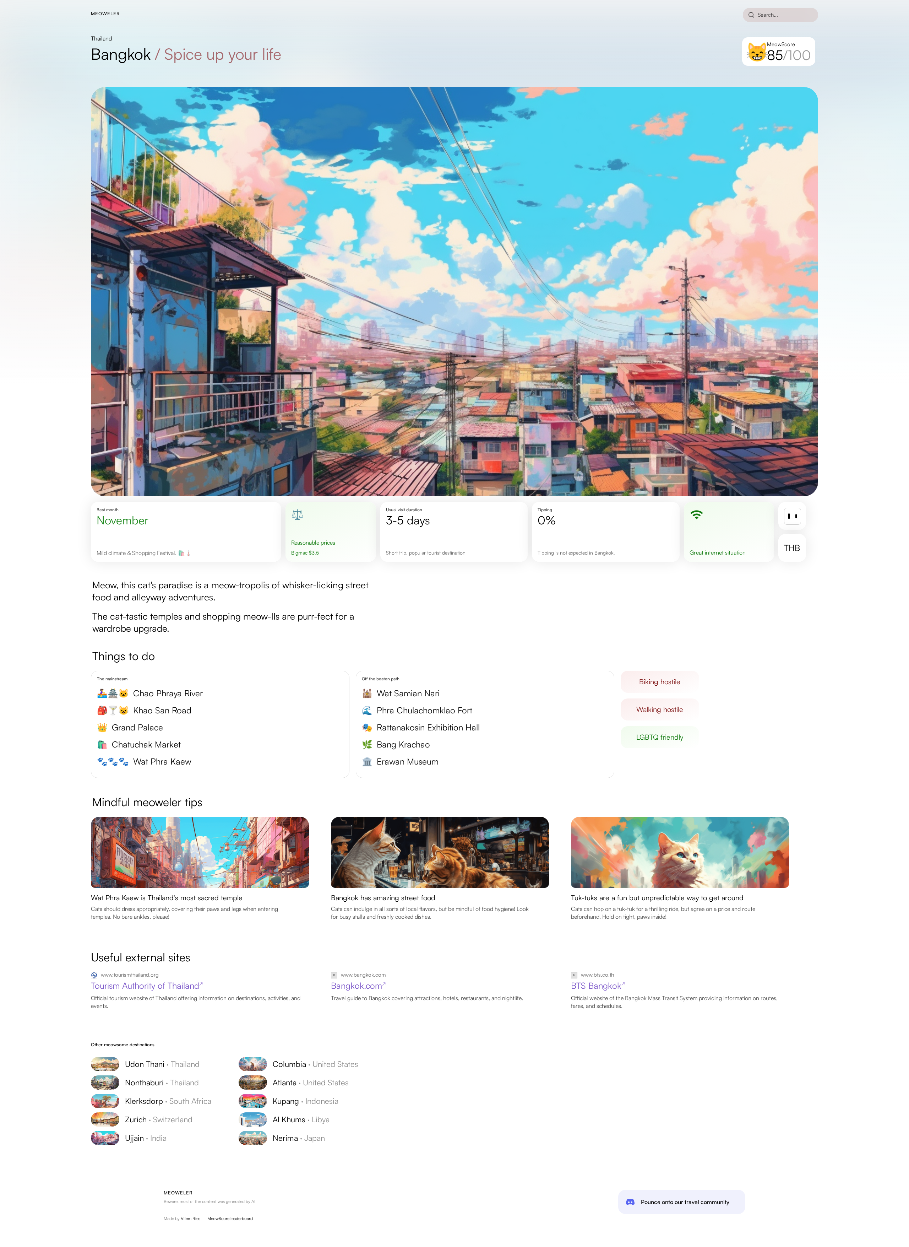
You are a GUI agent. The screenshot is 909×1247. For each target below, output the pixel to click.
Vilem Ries (190, 1218)
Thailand (101, 38)
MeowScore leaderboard (230, 1218)
